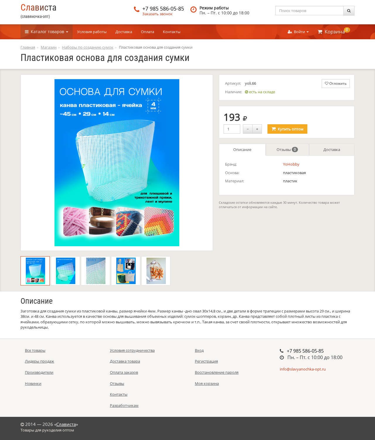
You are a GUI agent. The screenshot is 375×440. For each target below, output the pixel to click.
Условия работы (92, 31)
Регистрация (206, 361)
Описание (242, 149)
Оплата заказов (124, 372)
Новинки (33, 383)
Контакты (171, 31)
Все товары (35, 350)
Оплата (147, 31)
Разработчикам (124, 405)
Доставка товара (125, 361)
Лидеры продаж (39, 361)
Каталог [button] (46, 31)
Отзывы (286, 149)
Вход (199, 350)
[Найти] (348, 11)
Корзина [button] (335, 31)
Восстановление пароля (216, 372)
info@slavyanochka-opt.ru (303, 369)
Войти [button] (299, 31)
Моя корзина (207, 383)
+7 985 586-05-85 (163, 8)
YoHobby (291, 164)
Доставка (123, 31)
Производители (39, 372)
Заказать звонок (157, 13)
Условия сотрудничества (132, 350)
